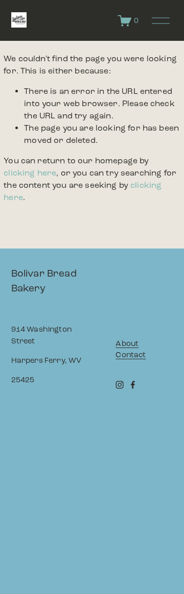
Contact (131, 354)
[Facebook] (133, 385)
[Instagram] (120, 385)
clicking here (30, 173)
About (127, 343)
